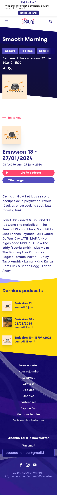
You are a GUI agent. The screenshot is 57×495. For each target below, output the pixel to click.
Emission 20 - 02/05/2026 (24, 321)
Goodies (28, 396)
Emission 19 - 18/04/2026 (33, 337)
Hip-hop (27, 51)
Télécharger (16, 180)
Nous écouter (28, 365)
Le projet (28, 377)
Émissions (14, 117)
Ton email (28, 445)
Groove (10, 51)
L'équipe (28, 390)
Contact (28, 383)
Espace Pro (28, 408)
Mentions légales (28, 414)
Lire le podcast (31, 172)
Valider (44, 452)
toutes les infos (29, 12)
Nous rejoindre (29, 371)
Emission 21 (23, 303)
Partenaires (28, 402)
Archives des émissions (28, 420)
